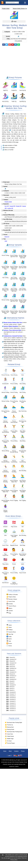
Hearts (9, 625)
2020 (7, 664)
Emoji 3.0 (12, 686)
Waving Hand (9, 727)
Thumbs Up (9, 724)
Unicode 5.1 (13, 701)
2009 (7, 699)
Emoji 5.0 (12, 681)
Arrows (9, 643)
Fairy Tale (9, 634)
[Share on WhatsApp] (18, 44)
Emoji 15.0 (12, 657)
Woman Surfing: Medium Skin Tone (13, 322)
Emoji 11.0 (12, 677)
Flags (8, 613)
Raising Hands (9, 729)
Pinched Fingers (10, 743)
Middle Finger (9, 738)
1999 (7, 708)
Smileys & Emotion (12, 594)
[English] (15, 755)
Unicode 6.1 (13, 695)
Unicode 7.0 (13, 694)
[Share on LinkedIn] (15, 44)
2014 (7, 694)
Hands (9, 627)
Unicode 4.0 (13, 705)
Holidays (9, 629)
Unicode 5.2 (13, 699)
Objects (9, 608)
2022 (7, 657)
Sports (9, 639)
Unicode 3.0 (13, 708)
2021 (7, 661)
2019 (7, 670)
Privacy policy (13, 859)
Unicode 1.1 (13, 710)
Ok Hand (8, 741)
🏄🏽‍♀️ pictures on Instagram (8, 147)
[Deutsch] (17, 755)
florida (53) (18, 206)
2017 (7, 679)
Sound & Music (11, 632)
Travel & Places (11, 606)
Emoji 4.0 (23, 116)
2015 (7, 688)
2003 (7, 705)
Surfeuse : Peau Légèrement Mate (12, 330)
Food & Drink (10, 601)
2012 (7, 695)
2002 (7, 706)
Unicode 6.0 (13, 697)
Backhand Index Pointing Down (13, 731)
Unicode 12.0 (13, 672)
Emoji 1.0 (12, 690)
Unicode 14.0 (13, 663)
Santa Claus (9, 734)
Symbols (10, 610)
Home (4, 751)
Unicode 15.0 (13, 659)
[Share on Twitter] (6, 44)
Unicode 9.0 (13, 685)
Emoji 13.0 (12, 666)
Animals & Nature (11, 599)
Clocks (9, 645)
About (10, 751)
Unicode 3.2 (13, 706)
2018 (7, 675)
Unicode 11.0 (13, 675)
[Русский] (21, 755)
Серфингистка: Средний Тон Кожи (13, 335)
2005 (7, 703)
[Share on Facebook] (3, 44)
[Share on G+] (9, 44)
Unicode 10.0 (13, 679)
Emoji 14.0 (12, 661)
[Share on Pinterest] (12, 44)
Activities (9, 603)
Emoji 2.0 (12, 688)
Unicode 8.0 (13, 692)
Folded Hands (9, 736)
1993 (7, 710)
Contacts (16, 751)
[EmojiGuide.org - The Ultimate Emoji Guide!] (3, 2)
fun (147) (7, 206)
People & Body (5, 8)
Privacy (23, 751)
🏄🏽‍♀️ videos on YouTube (7, 149)
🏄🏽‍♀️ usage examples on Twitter (9, 145)
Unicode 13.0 (13, 668)
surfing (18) (10, 208)
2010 (7, 697)
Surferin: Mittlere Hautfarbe (11, 326)
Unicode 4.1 (13, 703)
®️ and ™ (9, 755)
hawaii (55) (12, 206)
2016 (9, 118)
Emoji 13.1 (12, 664)
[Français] (19, 755)
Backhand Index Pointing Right (13, 722)
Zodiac (9, 636)
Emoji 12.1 (12, 670)
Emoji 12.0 (12, 674)
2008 (7, 701)
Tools (9, 641)
